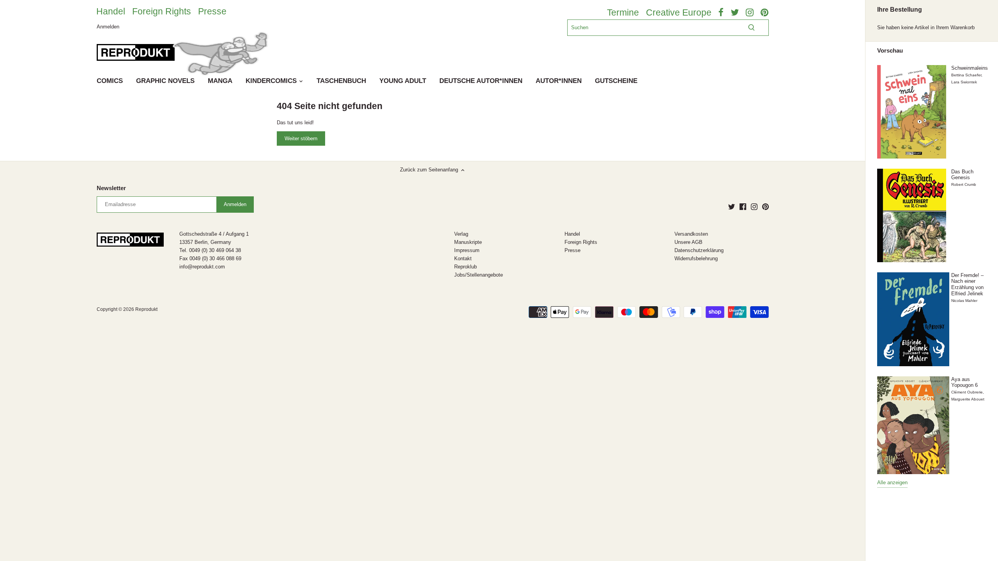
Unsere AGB (688, 242)
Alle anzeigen (892, 482)
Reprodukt (146, 309)
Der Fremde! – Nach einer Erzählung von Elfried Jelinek (967, 284)
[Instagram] (754, 206)
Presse (212, 11)
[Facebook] (743, 206)
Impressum (467, 250)
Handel (110, 11)
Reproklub (465, 267)
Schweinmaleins (969, 68)
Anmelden (108, 26)
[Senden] (751, 27)
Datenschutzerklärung (699, 250)
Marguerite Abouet (967, 399)
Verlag (461, 234)
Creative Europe (678, 12)
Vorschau (890, 51)
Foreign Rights (161, 11)
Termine (623, 12)
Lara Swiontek (964, 82)
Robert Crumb (963, 184)
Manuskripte (468, 242)
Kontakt (463, 258)
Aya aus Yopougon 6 (964, 382)
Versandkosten (691, 234)
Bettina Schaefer (966, 75)
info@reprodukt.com (202, 267)
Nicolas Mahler (964, 300)
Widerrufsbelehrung (696, 258)
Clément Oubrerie (967, 392)
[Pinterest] (765, 206)
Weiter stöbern (301, 138)
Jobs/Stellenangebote (478, 275)
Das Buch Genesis (962, 175)
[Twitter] (731, 206)
